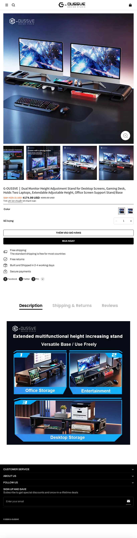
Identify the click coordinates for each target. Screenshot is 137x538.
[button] (6, 5)
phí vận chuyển (15, 201)
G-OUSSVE (14, 519)
